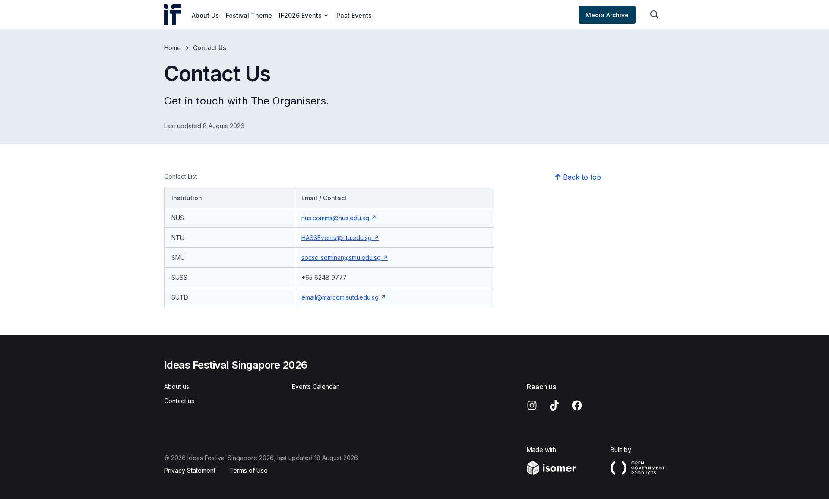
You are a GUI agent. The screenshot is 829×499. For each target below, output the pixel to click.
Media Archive (607, 15)
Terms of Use (248, 470)
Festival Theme (249, 15)
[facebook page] (577, 405)
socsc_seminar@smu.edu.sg (341, 257)
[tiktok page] (554, 405)
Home (172, 47)
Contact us (179, 400)
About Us (205, 15)
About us (176, 386)
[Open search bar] (654, 14)
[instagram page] (532, 405)
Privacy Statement (189, 470)
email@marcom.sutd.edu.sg (340, 297)
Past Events (354, 15)
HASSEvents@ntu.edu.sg (336, 237)
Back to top (582, 177)
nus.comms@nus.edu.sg (335, 217)
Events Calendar (315, 386)
